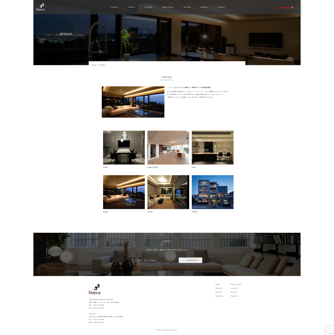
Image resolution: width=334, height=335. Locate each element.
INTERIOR (148, 7)
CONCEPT (115, 7)
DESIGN (131, 7)
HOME (217, 284)
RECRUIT (204, 7)
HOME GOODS (168, 7)
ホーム (94, 65)
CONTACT (222, 7)
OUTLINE (187, 7)
